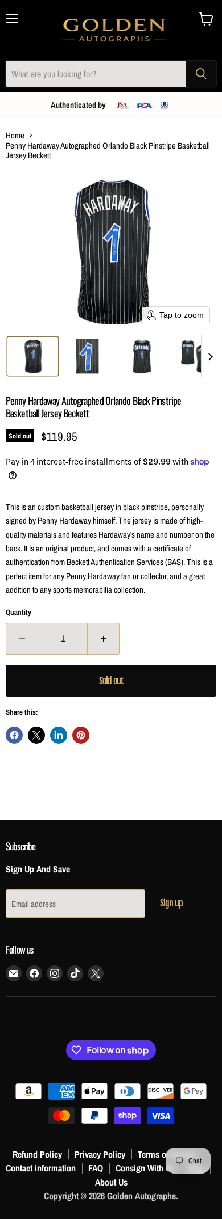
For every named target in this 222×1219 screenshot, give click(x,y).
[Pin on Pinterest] (80, 735)
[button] (32, 356)
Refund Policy (37, 1154)
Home (15, 135)
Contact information (41, 1168)
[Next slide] (210, 356)
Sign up (171, 903)
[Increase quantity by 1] (104, 639)
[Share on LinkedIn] (58, 735)
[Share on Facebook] (14, 735)
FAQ (95, 1168)
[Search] (201, 74)
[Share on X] (36, 735)
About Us (111, 1182)
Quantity (18, 612)
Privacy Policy (100, 1154)
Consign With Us (145, 1168)
